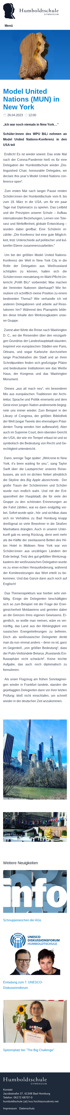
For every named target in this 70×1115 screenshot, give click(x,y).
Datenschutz (27, 1108)
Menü (9, 25)
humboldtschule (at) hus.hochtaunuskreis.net (31, 1101)
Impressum (10, 1108)
